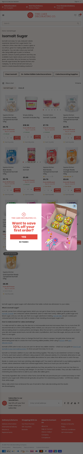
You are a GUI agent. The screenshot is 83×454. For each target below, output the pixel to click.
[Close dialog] (74, 206)
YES (23, 237)
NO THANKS (23, 242)
